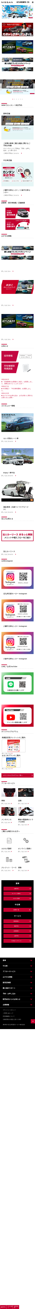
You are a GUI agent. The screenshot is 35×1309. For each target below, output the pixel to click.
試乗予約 (16, 875)
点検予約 (16, 922)
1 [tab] (13, 99)
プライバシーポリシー (9, 997)
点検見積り (16, 918)
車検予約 (16, 913)
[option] (17, 746)
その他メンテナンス (16, 927)
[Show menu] (32, 2)
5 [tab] (20, 99)
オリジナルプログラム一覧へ (13, 762)
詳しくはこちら (6, 271)
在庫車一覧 (16, 896)
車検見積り (16, 908)
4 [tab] (18, 99)
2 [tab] (15, 99)
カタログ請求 (16, 885)
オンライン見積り (16, 880)
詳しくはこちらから (7, 441)
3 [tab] (17, 99)
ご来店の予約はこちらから (11, 153)
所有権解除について (9, 1003)
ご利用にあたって (8, 1000)
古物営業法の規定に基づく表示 (12, 1006)
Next (34, 87)
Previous (1, 87)
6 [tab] (22, 99)
